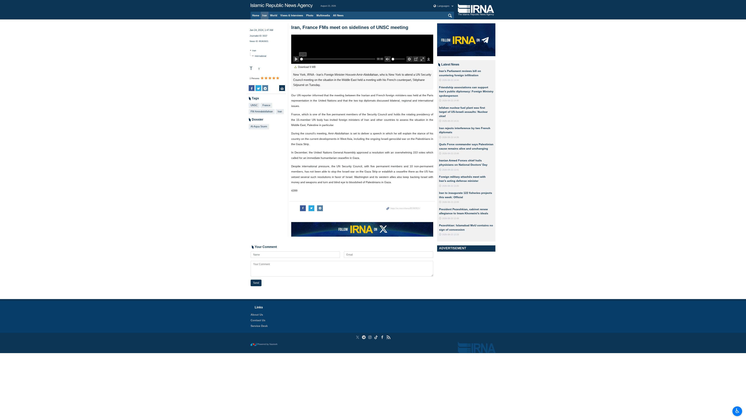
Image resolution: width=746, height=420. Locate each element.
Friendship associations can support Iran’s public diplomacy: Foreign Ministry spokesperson (466, 91)
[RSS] (388, 337)
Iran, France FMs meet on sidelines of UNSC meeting (349, 27)
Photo (309, 15)
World (273, 15)
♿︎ (737, 410)
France (266, 105)
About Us (257, 314)
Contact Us (258, 320)
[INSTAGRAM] (370, 337)
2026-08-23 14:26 (450, 137)
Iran (264, 15)
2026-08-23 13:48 (450, 153)
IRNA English (282, 6)
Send (256, 282)
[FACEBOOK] (382, 337)
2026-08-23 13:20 (450, 186)
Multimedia (323, 15)
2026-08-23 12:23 (450, 234)
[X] (357, 337)
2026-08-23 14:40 (450, 100)
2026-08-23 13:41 (450, 170)
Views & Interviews (291, 15)
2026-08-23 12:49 (450, 218)
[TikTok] (376, 337)
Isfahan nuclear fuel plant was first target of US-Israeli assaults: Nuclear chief (463, 112)
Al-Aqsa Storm (259, 126)
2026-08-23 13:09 (450, 202)
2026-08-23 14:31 (450, 121)
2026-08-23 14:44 (450, 80)
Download (306, 67)
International (260, 56)
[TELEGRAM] (363, 337)
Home (255, 15)
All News (338, 15)
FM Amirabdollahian (262, 111)
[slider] (337, 59)
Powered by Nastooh (267, 344)
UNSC (254, 105)
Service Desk (259, 325)
